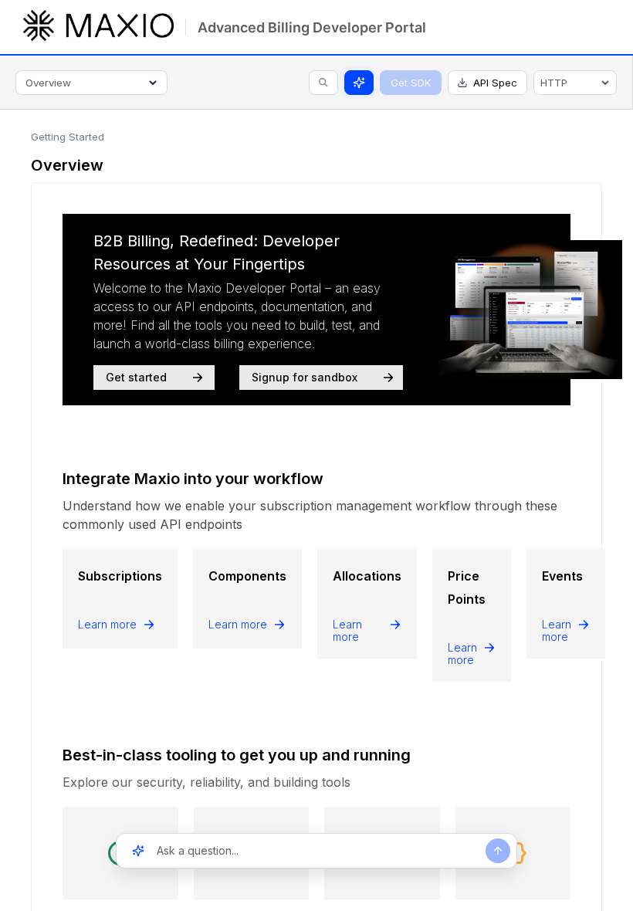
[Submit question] (498, 850)
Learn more (107, 624)
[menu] (575, 82)
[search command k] (323, 82)
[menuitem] (575, 82)
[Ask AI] (359, 82)
